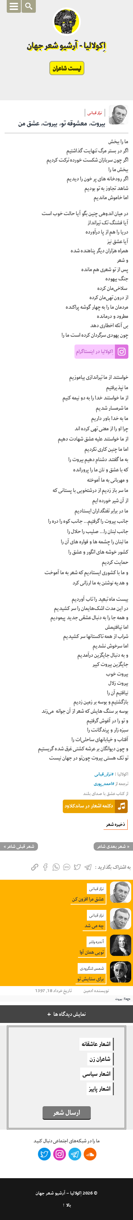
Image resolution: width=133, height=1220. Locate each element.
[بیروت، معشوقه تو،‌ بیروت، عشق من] (118, 117)
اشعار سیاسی (96, 1074)
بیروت (118, 999)
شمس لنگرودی (92, 968)
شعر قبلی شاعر (20, 846)
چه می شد (94, 925)
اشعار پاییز (99, 1089)
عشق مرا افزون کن (88, 899)
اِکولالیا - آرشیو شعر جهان (66, 46)
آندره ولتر (96, 942)
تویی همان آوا (92, 952)
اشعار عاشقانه (96, 1044)
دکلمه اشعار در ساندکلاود (89, 806)
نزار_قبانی (103, 774)
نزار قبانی (95, 113)
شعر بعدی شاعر (111, 846)
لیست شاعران (67, 68)
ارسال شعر (66, 1112)
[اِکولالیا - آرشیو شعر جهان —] (66, 21)
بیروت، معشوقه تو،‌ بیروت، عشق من (61, 123)
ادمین (88, 990)
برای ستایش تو (90, 979)
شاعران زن (100, 1059)
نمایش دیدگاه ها (70, 1014)
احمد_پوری (103, 784)
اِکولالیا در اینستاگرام (94, 351)
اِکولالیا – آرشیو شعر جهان (59, 1193)
